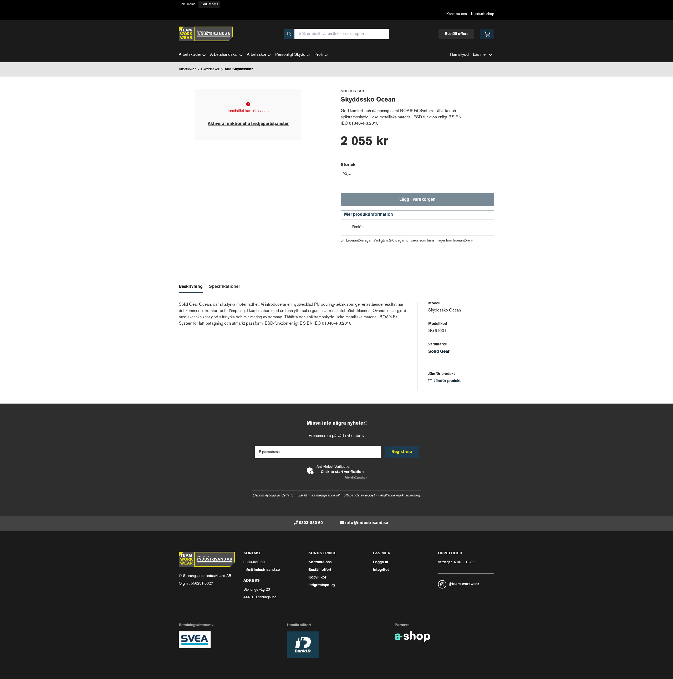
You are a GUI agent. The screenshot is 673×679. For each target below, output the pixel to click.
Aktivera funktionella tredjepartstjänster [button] (248, 124)
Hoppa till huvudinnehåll (334, 7)
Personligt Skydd (290, 55)
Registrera (401, 452)
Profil (318, 55)
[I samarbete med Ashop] (412, 636)
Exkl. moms (209, 4)
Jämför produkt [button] (447, 381)
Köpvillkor (317, 577)
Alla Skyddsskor (239, 69)
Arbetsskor (256, 55)
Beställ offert (456, 34)
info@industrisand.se (366, 523)
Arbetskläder (190, 55)
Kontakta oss (456, 14)
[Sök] (289, 34)
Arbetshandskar (224, 55)
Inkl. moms (188, 4)
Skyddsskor (210, 69)
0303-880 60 (311, 523)
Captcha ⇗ (356, 478)
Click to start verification (342, 472)
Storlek (348, 165)
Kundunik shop (482, 14)
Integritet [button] (381, 570)
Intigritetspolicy (321, 585)
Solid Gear (439, 352)
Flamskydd (459, 55)
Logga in (380, 562)
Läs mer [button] (480, 55)
